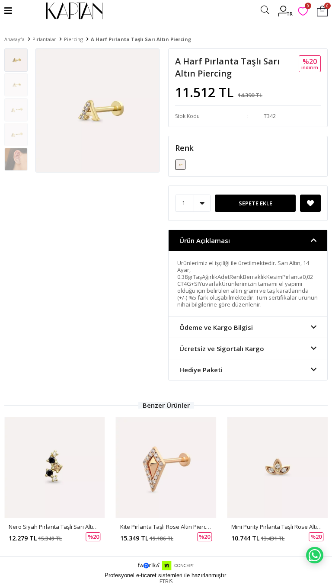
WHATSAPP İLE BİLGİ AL (314, 555)
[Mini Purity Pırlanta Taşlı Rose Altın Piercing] (277, 467)
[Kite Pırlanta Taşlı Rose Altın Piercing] (166, 467)
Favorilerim (307, 7)
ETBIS (166, 581)
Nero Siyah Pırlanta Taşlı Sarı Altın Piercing (63, 527)
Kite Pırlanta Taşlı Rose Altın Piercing (167, 527)
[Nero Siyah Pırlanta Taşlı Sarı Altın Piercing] (54, 467)
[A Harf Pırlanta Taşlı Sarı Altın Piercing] (180, 164)
